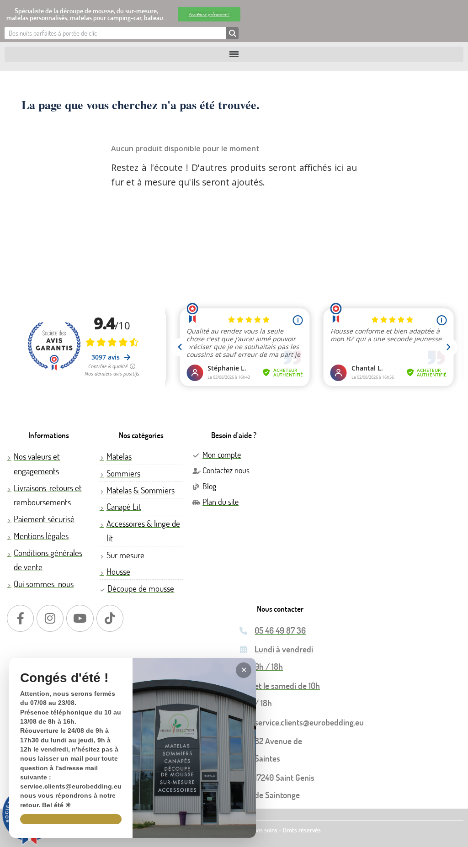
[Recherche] (232, 33)
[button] (209, 14)
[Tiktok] (109, 618)
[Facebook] (20, 618)
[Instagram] (50, 618)
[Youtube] (79, 618)
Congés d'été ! (64, 678)
